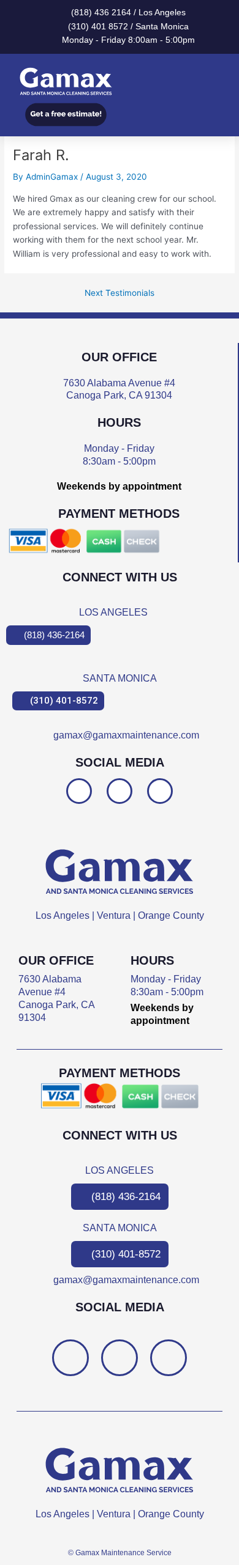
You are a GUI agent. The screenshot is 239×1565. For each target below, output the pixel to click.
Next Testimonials (119, 293)
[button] (215, 81)
